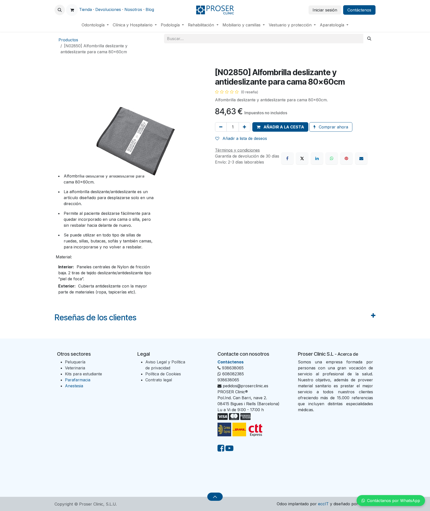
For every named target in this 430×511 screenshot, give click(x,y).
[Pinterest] (346, 158)
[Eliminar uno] (221, 127)
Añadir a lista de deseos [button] (244, 138)
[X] (302, 158)
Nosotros (133, 9)
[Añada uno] (244, 127)
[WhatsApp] (332, 158)
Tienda (85, 9)
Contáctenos (359, 9)
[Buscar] (369, 38)
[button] (59, 10)
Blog (150, 9)
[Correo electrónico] (361, 158)
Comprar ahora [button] (333, 126)
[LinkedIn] (317, 158)
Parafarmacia (77, 379)
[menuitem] (95, 25)
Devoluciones (108, 9)
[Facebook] (287, 158)
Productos (68, 39)
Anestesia (74, 385)
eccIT (323, 503)
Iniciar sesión (325, 9)
